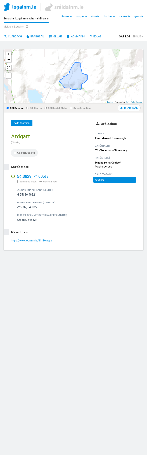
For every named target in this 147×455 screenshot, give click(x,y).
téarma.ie (66, 16)
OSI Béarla (36, 108)
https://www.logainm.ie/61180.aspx (31, 240)
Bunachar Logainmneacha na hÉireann (26, 18)
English (138, 36)
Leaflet (110, 101)
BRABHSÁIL (131, 107)
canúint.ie (124, 16)
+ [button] (9, 54)
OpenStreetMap (82, 108)
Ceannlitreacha (26, 152)
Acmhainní (77, 36)
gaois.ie (138, 16)
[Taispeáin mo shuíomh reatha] (8, 75)
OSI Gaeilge (16, 108)
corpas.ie (81, 16)
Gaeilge (124, 36)
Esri (127, 101)
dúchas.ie (109, 16)
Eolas (97, 36)
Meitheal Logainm (14, 26)
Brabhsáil (37, 36)
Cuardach (14, 36)
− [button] (9, 59)
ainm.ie (95, 16)
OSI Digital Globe (57, 108)
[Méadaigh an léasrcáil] (8, 67)
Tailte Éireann (136, 101)
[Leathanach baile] (20, 8)
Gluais (57, 36)
